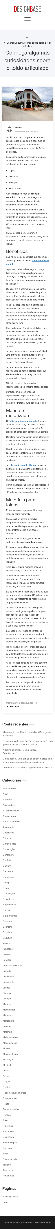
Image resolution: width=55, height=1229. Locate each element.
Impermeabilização (12, 965)
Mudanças (8, 1059)
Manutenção (9, 1009)
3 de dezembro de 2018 (26, 131)
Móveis (6, 1048)
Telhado (7, 1164)
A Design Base (10, 1196)
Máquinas (8, 1015)
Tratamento (8, 1175)
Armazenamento (11, 821)
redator (18, 127)
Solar (5, 1153)
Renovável (8, 1131)
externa (6, 943)
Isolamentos (9, 981)
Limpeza (7, 993)
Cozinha (7, 865)
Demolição (8, 876)
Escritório (7, 926)
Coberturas (13, 706)
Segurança (8, 1136)
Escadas (7, 921)
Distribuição (9, 893)
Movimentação (10, 1053)
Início (27, 37)
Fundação (8, 948)
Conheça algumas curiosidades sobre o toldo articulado (29, 44)
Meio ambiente (10, 1037)
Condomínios (9, 843)
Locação (7, 998)
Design (6, 882)
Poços (6, 1103)
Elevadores (8, 899)
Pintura (6, 1081)
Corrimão (7, 860)
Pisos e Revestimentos (14, 1092)
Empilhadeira (9, 904)
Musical (7, 1065)
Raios (6, 1120)
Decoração (8, 871)
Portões (7, 1114)
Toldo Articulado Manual (24, 465)
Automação (8, 827)
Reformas (8, 1125)
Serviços (7, 1147)
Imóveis (7, 959)
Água (5, 793)
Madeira (7, 1004)
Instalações (8, 976)
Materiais (7, 1031)
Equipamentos (10, 915)
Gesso (6, 954)
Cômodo (7, 838)
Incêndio (7, 970)
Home (6, 1202)
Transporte (8, 1170)
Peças (6, 1076)
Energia (7, 910)
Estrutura (7, 937)
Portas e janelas (11, 1109)
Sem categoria (10, 1142)
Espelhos (7, 932)
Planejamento (9, 1098)
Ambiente (7, 799)
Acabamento (9, 788)
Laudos (6, 987)
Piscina (6, 1087)
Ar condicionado (11, 810)
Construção (9, 849)
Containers (8, 854)
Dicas (6, 887)
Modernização (10, 1042)
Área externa (9, 816)
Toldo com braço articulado (22, 420)
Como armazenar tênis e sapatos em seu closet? (27, 767)
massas (7, 1026)
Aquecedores (9, 804)
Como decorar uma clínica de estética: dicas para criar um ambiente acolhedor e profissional (27, 760)
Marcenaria (8, 1020)
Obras (6, 1070)
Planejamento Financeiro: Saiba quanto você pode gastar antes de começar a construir (28, 742)
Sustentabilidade (11, 1159)
